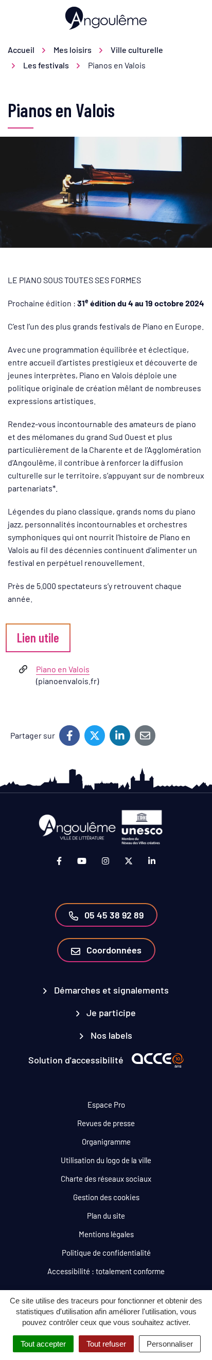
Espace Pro (106, 1104)
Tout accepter (43, 1343)
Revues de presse (106, 1123)
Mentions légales (106, 1234)
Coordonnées (113, 949)
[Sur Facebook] (69, 735)
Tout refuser (106, 1343)
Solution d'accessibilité (75, 1059)
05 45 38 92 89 (113, 915)
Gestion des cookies (106, 1197)
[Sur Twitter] (94, 735)
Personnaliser (170, 1343)
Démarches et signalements (110, 990)
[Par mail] (145, 735)
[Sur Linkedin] (120, 735)
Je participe (110, 1012)
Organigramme (106, 1141)
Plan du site (106, 1215)
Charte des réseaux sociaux (106, 1178)
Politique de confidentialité (106, 1252)
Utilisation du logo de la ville (106, 1160)
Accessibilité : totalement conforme (106, 1271)
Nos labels (110, 1035)
